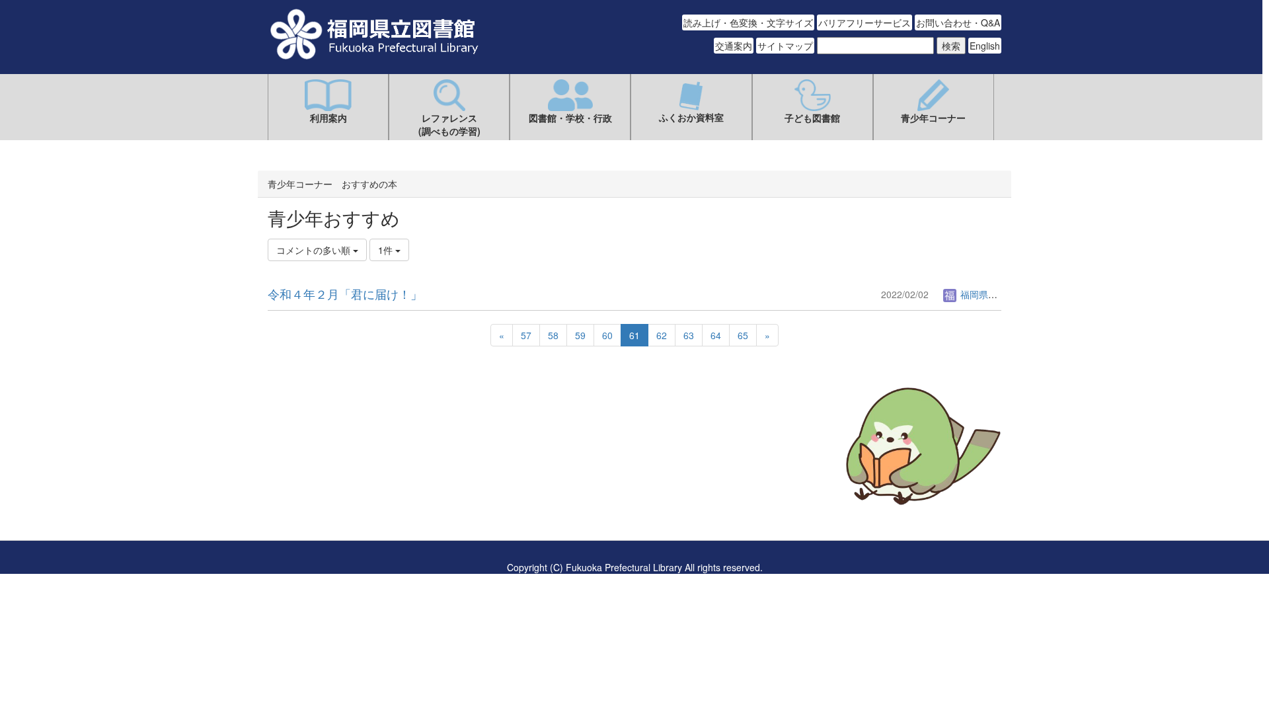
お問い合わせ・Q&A (958, 22)
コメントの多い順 (314, 250)
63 (688, 335)
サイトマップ (785, 45)
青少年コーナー (933, 117)
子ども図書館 (812, 117)
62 (661, 335)
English (985, 45)
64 (716, 335)
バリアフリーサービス (864, 22)
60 (607, 335)
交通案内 (733, 45)
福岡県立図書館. (993, 294)
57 (526, 335)
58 (553, 335)
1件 (386, 250)
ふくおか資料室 (691, 117)
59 (580, 335)
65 (743, 335)
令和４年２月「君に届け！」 (345, 293)
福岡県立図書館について (318, 486)
